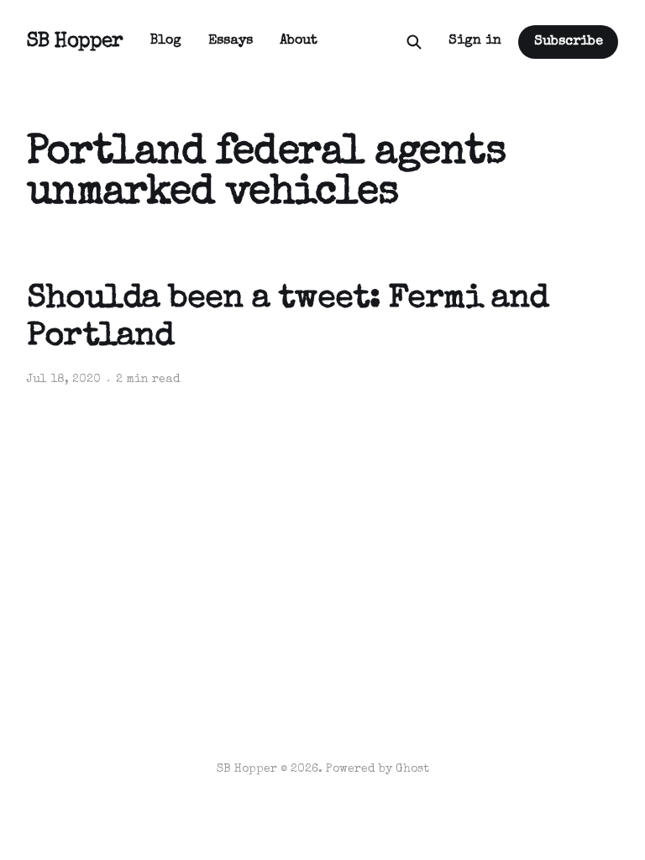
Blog (165, 41)
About (298, 41)
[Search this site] (414, 42)
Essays (230, 41)
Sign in (474, 41)
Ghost (412, 769)
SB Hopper (75, 42)
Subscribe (568, 42)
